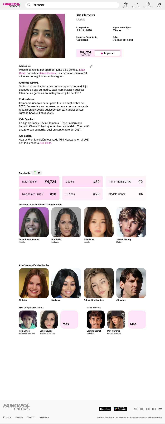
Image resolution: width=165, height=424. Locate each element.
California (82, 39)
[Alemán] (160, 409)
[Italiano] (154, 409)
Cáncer (117, 30)
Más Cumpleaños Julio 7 (31, 307)
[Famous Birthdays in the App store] (105, 409)
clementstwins (47, 73)
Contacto (19, 417)
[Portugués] (141, 409)
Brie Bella (45, 143)
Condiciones (44, 417)
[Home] (42, 407)
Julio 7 (80, 30)
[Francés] (148, 409)
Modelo (80, 19)
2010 (89, 30)
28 (38, 173)
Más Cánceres (94, 307)
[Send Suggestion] (91, 67)
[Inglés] (135, 409)
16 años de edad (123, 39)
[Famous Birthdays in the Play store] (120, 409)
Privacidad (31, 417)
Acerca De (7, 417)
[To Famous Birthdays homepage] (11, 5)
